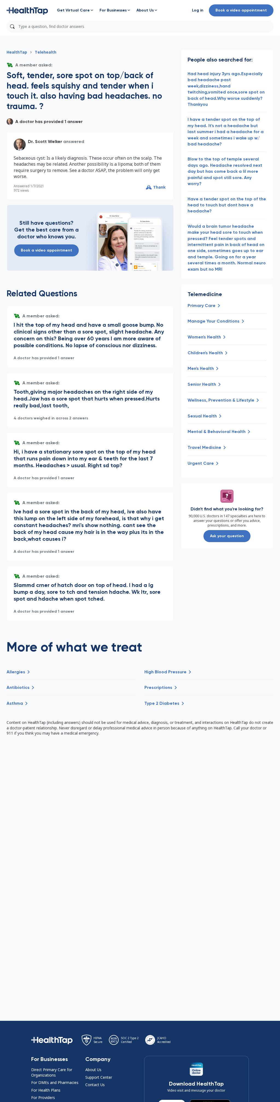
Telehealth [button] (45, 52)
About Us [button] (93, 1069)
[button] (27, 10)
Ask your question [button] (227, 536)
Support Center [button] (98, 1077)
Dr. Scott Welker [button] (45, 141)
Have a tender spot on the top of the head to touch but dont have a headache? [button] (227, 205)
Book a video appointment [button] (241, 10)
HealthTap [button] (17, 52)
